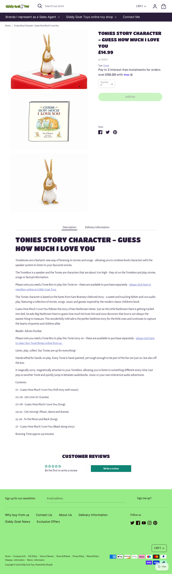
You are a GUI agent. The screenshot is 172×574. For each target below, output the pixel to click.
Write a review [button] (111, 468)
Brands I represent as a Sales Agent (31, 17)
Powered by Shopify (44, 565)
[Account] (155, 5)
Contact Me (131, 17)
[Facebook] (138, 522)
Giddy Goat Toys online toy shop (90, 17)
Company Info (19, 556)
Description (69, 227)
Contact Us (44, 515)
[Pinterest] (155, 522)
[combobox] (106, 84)
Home (8, 556)
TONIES (104, 60)
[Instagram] (149, 522)
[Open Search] (39, 6)
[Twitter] (132, 522)
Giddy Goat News (17, 521)
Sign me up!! (144, 498)
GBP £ (139, 6)
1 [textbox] (101, 85)
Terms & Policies (63, 556)
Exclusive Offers (48, 521)
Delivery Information (97, 227)
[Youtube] (144, 522)
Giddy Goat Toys (27, 565)
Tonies (106, 65)
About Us (65, 515)
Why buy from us (17, 515)
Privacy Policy (78, 556)
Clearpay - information (15, 560)
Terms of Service (47, 556)
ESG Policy (32, 556)
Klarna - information (36, 560)
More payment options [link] (130, 115)
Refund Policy (93, 556)
